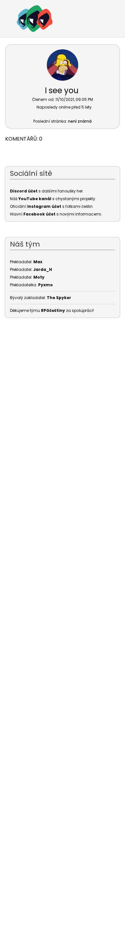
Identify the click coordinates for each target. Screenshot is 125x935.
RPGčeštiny (53, 310)
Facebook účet (39, 214)
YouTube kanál (34, 198)
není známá (80, 121)
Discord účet (24, 191)
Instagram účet (44, 206)
